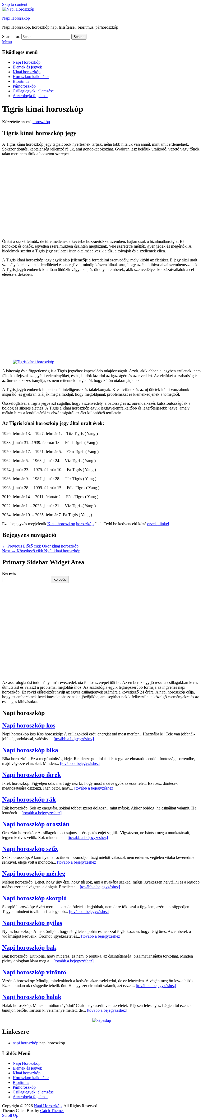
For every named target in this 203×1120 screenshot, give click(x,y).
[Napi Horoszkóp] (18, 9)
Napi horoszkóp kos (28, 725)
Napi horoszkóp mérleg (33, 873)
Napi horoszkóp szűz (30, 848)
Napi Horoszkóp (16, 18)
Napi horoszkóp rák (29, 799)
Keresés (9, 573)
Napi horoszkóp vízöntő (34, 972)
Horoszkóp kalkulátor (31, 76)
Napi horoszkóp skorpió (34, 898)
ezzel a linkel (158, 524)
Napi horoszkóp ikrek (31, 774)
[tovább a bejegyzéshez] (74, 738)
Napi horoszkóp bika (30, 750)
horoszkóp (41, 121)
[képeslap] (101, 1020)
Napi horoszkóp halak (31, 996)
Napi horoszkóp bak (29, 947)
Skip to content (14, 4)
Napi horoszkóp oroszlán (35, 824)
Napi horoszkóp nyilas (32, 922)
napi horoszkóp (25, 1043)
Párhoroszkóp (24, 86)
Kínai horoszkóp (26, 72)
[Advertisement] (101, 198)
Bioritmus (21, 81)
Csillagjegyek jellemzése (33, 91)
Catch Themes (52, 1110)
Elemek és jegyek (27, 67)
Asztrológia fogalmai (30, 95)
